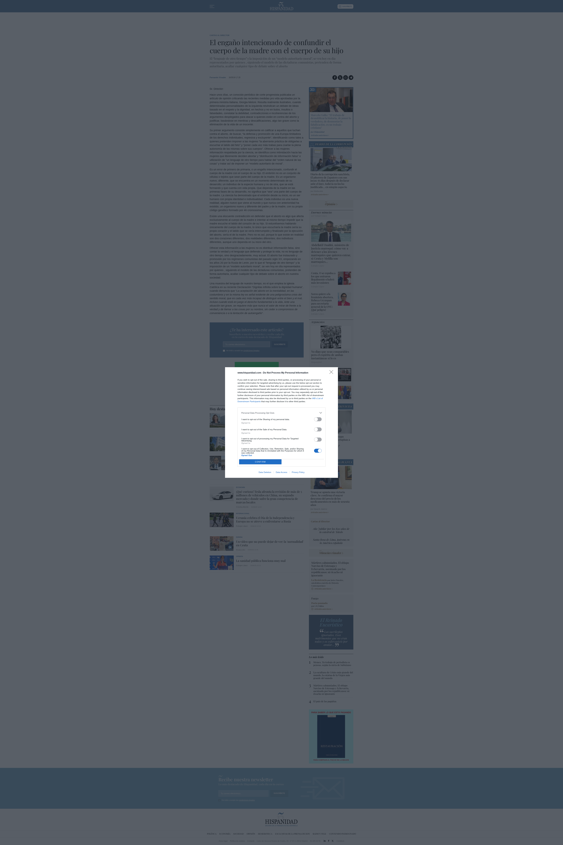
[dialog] (281, 422)
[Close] (332, 373)
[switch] (318, 419)
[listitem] (281, 412)
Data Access (281, 472)
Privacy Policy (298, 472)
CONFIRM (260, 462)
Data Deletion (265, 472)
